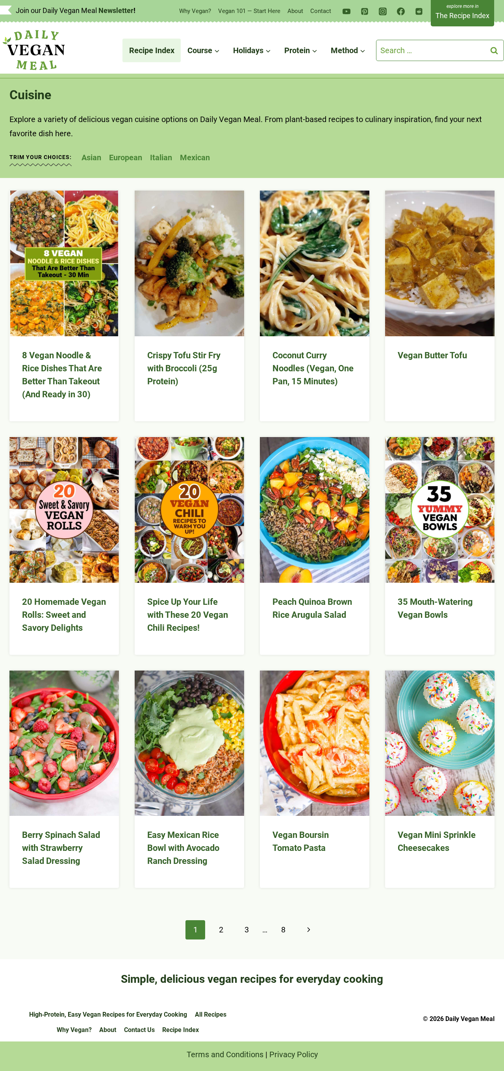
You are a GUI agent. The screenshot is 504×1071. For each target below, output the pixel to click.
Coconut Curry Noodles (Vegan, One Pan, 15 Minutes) (313, 368)
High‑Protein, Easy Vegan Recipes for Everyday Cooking (108, 1014)
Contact (320, 11)
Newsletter (115, 10)
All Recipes (210, 1014)
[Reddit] (419, 11)
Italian (161, 157)
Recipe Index (151, 50)
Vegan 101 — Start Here (249, 11)
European (125, 157)
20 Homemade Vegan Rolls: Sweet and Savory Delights (64, 615)
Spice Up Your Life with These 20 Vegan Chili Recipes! (187, 615)
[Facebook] (401, 11)
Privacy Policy (293, 1054)
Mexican (195, 157)
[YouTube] (346, 11)
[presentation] (64, 263)
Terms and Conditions (225, 1054)
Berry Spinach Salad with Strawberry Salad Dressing (61, 848)
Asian (91, 157)
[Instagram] (383, 11)
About (295, 11)
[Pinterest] (364, 11)
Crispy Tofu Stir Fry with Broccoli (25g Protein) (183, 368)
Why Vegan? (195, 11)
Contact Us (139, 1030)
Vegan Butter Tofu (432, 355)
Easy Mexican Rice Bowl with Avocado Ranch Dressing (183, 848)
